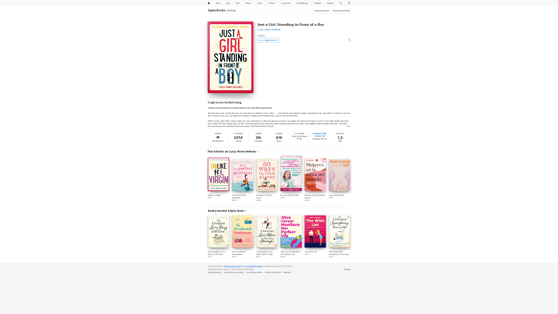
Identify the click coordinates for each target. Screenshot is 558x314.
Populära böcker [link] (322, 11)
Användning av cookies (234, 272)
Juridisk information (273, 272)
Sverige (347, 269)
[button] (341, 3)
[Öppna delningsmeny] (349, 40)
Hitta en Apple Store (232, 266)
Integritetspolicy (215, 272)
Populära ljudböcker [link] (341, 11)
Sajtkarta (287, 272)
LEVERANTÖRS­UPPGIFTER (319, 134)
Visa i (267, 40)
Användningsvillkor (254, 272)
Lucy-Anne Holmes (269, 29)
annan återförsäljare (254, 266)
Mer (348, 126)
